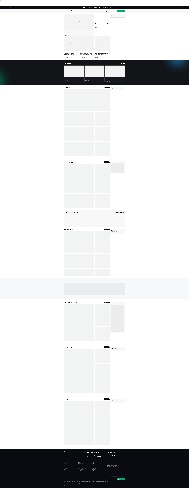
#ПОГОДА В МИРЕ (94, 11)
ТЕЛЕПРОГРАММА (105, 7)
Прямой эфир (121, 11)
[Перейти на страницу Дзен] (95, 456)
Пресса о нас (94, 468)
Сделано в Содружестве (82, 469)
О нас (93, 462)
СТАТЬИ (83, 7)
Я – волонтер (80, 470)
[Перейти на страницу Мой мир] (93, 456)
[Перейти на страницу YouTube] (97, 456)
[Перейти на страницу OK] (90, 456)
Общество (65, 463)
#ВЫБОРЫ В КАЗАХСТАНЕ (81, 11)
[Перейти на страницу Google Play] (109, 456)
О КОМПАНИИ (111, 7)
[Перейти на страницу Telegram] (99, 456)
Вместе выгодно (80, 463)
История (93, 463)
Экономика (66, 464)
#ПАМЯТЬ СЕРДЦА (100, 11)
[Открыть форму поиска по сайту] (183, 8)
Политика (65, 462)
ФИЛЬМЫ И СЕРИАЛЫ (97, 7)
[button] (11, 8)
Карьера (93, 469)
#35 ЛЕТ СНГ (88, 11)
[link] (68, 31)
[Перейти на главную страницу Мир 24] (6, 8)
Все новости (106, 87)
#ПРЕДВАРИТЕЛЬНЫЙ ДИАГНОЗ (109, 11)
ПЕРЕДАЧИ (91, 7)
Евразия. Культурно (81, 464)
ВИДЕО (87, 7)
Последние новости (115, 15)
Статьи (123, 63)
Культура (65, 468)
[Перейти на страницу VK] (88, 456)
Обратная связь (94, 471)
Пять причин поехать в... (82, 468)
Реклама (93, 470)
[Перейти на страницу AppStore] (114, 456)
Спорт (65, 469)
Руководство (94, 464)
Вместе (79, 462)
